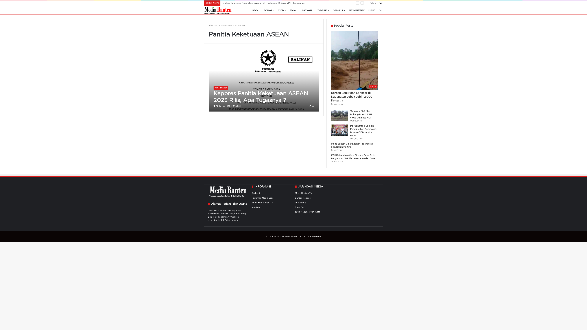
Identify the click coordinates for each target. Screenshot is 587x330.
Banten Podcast (303, 198)
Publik (372, 10)
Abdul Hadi (221, 106)
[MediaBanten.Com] (218, 10)
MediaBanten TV (356, 10)
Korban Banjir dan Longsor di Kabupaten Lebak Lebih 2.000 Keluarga (351, 97)
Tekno (293, 10)
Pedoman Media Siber (263, 198)
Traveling (322, 10)
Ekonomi (268, 10)
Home (214, 25)
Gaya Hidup (338, 10)
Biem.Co (299, 207)
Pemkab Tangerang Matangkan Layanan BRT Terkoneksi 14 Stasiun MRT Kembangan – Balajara (269, 3)
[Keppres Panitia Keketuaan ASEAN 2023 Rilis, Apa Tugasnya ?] (264, 79)
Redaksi (256, 193)
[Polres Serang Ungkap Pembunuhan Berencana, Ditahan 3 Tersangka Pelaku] (339, 130)
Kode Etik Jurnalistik (262, 203)
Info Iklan (256, 207)
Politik (281, 10)
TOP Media (300, 203)
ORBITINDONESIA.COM (307, 212)
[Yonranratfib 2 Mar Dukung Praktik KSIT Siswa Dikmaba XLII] (339, 115)
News (255, 10)
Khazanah (307, 10)
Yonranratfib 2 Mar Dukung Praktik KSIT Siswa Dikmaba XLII (361, 114)
